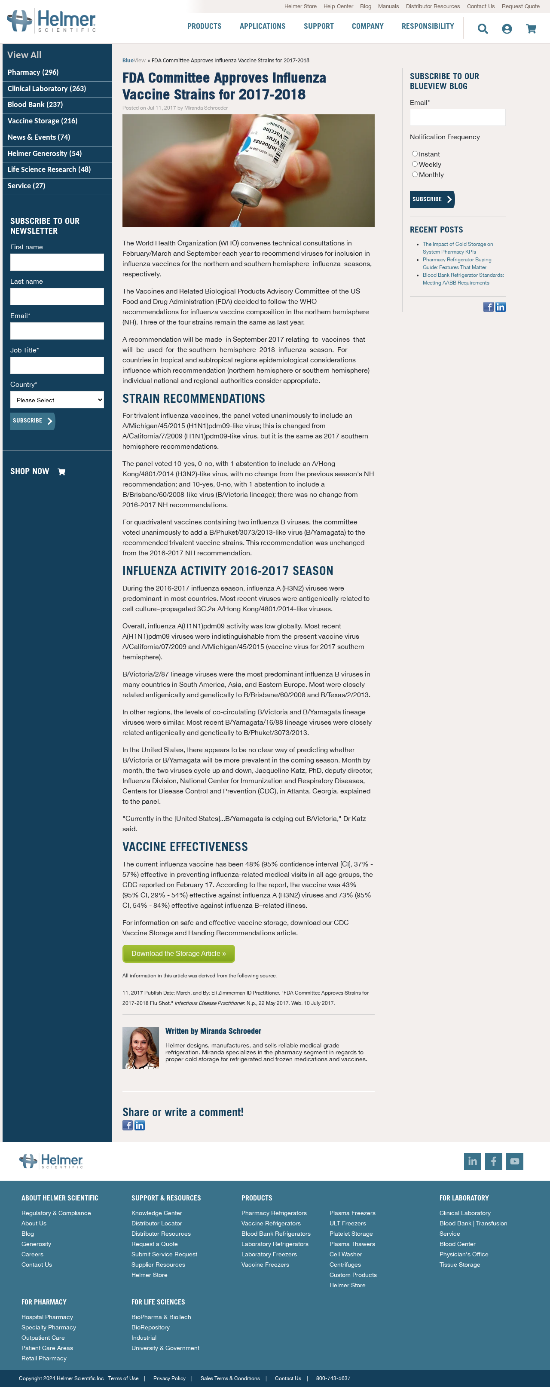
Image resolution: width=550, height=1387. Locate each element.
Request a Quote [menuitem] (154, 1243)
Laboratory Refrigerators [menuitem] (275, 1243)
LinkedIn (170, 1074)
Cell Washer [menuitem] (346, 1254)
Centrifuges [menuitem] (345, 1264)
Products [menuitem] (204, 27)
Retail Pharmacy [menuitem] (44, 1358)
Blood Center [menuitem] (458, 1243)
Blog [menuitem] (365, 6)
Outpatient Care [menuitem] (43, 1337)
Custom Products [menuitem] (353, 1274)
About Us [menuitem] (33, 1223)
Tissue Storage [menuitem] (460, 1264)
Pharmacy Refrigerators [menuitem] (274, 1212)
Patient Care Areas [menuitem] (47, 1347)
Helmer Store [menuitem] (300, 6)
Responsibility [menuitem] (428, 27)
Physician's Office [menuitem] (464, 1254)
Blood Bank (35, 105)
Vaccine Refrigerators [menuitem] (271, 1223)
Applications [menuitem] (263, 27)
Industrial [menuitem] (143, 1337)
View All (24, 56)
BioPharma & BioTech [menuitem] (161, 1317)
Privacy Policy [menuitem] (169, 1378)
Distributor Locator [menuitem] (156, 1223)
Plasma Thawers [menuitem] (352, 1243)
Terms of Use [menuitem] (123, 1378)
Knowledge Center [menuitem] (156, 1212)
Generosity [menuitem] (36, 1243)
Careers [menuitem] (32, 1254)
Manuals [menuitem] (388, 6)
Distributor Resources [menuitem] (433, 6)
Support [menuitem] (319, 27)
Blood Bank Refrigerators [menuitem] (276, 1233)
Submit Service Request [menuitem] (164, 1254)
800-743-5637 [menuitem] (333, 1378)
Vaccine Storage (43, 121)
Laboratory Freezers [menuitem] (269, 1254)
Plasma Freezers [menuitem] (353, 1212)
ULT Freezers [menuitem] (348, 1223)
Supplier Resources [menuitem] (158, 1264)
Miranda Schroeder (230, 1031)
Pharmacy (33, 73)
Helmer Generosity (45, 154)
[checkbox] (458, 164)
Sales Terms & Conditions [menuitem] (230, 1378)
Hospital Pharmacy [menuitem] (47, 1317)
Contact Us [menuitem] (481, 6)
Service (27, 186)
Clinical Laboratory (47, 89)
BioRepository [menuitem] (150, 1327)
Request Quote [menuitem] (521, 6)
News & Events (39, 137)
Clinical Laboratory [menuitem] (465, 1212)
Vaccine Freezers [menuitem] (265, 1264)
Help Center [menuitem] (338, 6)
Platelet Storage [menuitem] (351, 1233)
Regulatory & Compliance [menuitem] (56, 1212)
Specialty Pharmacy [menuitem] (48, 1327)
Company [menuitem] (368, 27)
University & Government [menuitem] (165, 1347)
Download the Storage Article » (178, 953)
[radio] (458, 154)
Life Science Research (49, 170)
